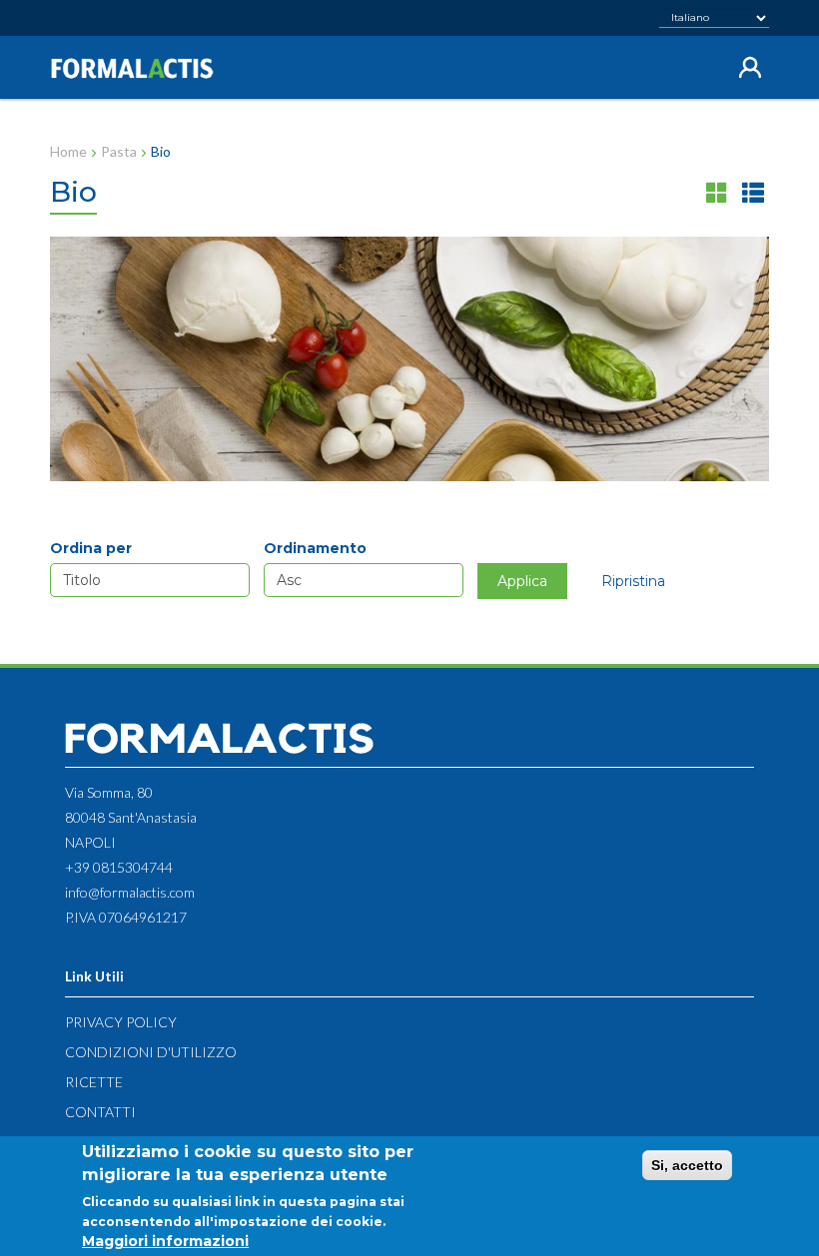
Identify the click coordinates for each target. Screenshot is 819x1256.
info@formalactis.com (130, 892)
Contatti (100, 1111)
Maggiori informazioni (165, 1241)
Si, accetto (687, 1165)
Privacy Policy (121, 1021)
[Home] (140, 68)
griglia (717, 192)
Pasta (119, 151)
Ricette (94, 1081)
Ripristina (633, 581)
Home (68, 151)
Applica (522, 581)
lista (753, 192)
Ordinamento (315, 548)
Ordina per (91, 548)
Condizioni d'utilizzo (151, 1051)
